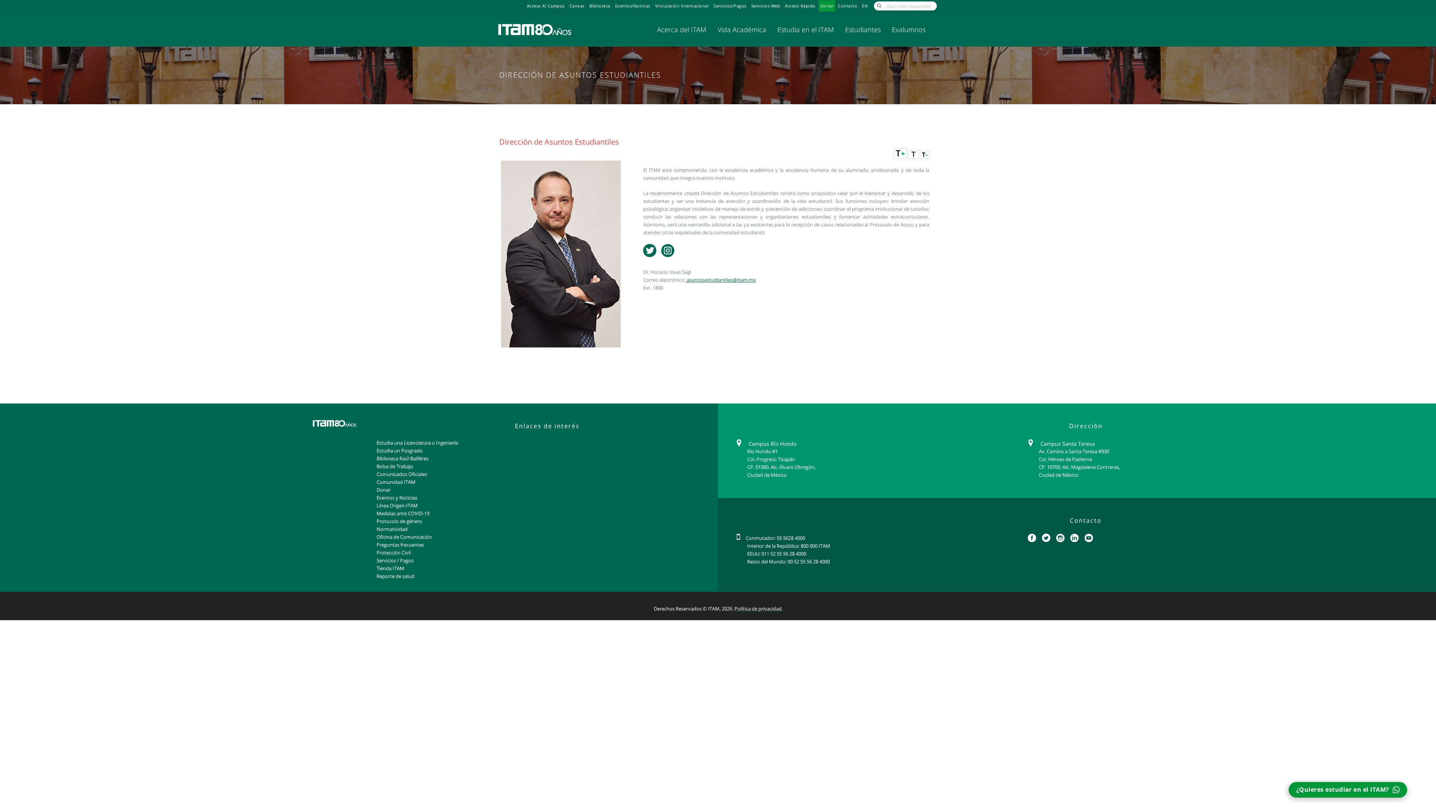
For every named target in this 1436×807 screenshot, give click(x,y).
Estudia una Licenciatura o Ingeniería (417, 442)
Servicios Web (765, 6)
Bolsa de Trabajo (395, 466)
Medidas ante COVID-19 (403, 513)
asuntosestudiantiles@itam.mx (720, 279)
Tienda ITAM (390, 568)
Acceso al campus (546, 6)
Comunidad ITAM (396, 482)
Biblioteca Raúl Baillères (403, 458)
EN (865, 6)
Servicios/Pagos (730, 6)
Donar (827, 6)
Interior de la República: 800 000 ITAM (788, 545)
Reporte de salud (395, 576)
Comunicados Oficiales (402, 474)
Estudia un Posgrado (400, 450)
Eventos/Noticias (632, 6)
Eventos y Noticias (397, 497)
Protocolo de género (399, 521)
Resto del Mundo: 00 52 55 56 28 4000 (788, 561)
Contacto (847, 6)
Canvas (577, 6)
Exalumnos (909, 29)
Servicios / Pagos (395, 560)
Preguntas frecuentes (400, 544)
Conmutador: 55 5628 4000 (775, 538)
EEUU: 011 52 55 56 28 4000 (776, 553)
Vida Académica (742, 29)
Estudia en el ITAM (805, 29)
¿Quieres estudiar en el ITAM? (1343, 789)
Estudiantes (863, 29)
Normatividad (392, 529)
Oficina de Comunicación (404, 537)
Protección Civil (394, 552)
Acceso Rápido (800, 6)
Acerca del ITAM (681, 29)
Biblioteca (599, 6)
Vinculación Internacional (682, 6)
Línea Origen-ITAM (397, 505)
